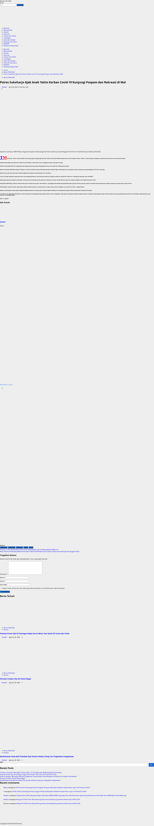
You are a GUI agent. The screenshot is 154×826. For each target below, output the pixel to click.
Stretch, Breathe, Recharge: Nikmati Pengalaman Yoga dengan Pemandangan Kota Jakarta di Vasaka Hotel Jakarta (38, 776)
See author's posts (6, 385)
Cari (1, 762)
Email (2, 581)
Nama (2, 578)
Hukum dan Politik (10, 36)
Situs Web (3, 585)
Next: (39, 551)
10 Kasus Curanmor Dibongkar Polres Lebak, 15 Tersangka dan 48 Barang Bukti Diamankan (31, 772)
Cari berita (20, 5)
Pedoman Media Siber (11, 46)
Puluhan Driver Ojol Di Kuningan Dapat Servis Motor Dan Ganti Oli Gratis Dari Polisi (34, 633)
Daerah (6, 32)
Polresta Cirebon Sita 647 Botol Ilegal (15, 679)
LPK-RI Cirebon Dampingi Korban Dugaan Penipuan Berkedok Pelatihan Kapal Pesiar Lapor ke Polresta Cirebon (52, 788)
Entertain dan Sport (10, 42)
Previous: (29, 549)
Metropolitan (8, 30)
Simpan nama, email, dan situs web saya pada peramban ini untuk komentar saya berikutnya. (33, 588)
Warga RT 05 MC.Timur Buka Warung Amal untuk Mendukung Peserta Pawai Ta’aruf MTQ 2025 (48, 799)
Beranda (6, 28)
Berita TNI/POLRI (9, 77)
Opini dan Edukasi (10, 40)
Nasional (6, 34)
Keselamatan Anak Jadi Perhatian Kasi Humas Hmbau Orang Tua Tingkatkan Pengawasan (37, 756)
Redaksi (4, 87)
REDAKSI (6, 44)
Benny (6, 788)
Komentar (4, 574)
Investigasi (7, 38)
